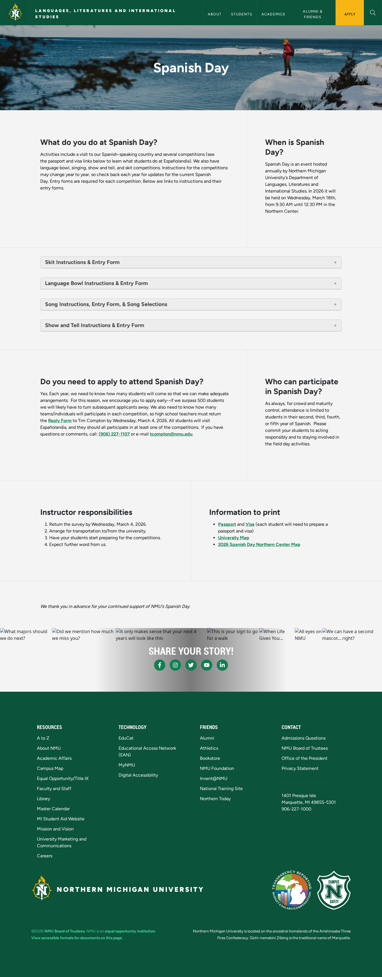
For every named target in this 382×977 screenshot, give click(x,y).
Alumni (207, 738)
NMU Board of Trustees (305, 748)
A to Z (43, 738)
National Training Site (221, 788)
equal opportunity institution (130, 931)
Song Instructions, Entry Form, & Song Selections (106, 304)
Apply (350, 14)
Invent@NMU (213, 778)
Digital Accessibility (138, 775)
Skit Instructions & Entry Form (82, 262)
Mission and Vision (55, 829)
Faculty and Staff (54, 788)
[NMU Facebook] (159, 665)
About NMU (49, 748)
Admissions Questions (304, 738)
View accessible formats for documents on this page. (77, 938)
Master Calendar (53, 808)
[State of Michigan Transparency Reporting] (292, 890)
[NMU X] (191, 665)
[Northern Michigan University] (15, 12)
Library (43, 798)
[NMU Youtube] (206, 665)
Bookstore (210, 758)
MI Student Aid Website (60, 818)
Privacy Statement (300, 768)
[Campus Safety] (334, 890)
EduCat (126, 738)
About (215, 14)
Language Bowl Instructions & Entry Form (96, 283)
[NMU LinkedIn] (222, 665)
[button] (373, 12)
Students (241, 14)
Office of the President (304, 758)
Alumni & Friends (313, 14)
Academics (273, 14)
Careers (44, 855)
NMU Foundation (217, 768)
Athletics (209, 748)
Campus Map (50, 768)
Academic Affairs (54, 758)
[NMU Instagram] (175, 665)
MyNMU (127, 765)
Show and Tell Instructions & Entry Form (94, 325)
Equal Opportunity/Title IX (63, 778)
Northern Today (215, 798)
